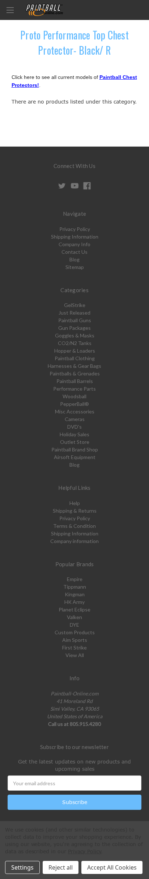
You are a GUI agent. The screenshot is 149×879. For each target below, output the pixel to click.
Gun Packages (74, 328)
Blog (74, 259)
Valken (74, 617)
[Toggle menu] (10, 10)
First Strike (74, 647)
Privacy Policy (74, 229)
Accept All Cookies (112, 867)
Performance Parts (74, 389)
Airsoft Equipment (74, 457)
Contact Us (74, 252)
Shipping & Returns (75, 511)
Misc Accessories (74, 411)
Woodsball (74, 396)
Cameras (75, 419)
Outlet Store (74, 442)
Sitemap (74, 267)
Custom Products (75, 632)
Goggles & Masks (74, 335)
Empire (74, 579)
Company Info (74, 244)
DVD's (74, 427)
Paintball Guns (74, 320)
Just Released (74, 313)
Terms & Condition (74, 526)
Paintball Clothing (75, 358)
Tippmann (74, 587)
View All (74, 655)
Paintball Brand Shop (74, 449)
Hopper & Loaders (74, 351)
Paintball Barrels (74, 381)
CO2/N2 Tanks (74, 343)
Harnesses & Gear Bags (74, 366)
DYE (74, 625)
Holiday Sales (74, 434)
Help (74, 503)
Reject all (60, 867)
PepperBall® (74, 404)
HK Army (74, 602)
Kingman (75, 594)
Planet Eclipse (74, 609)
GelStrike (74, 305)
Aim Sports (74, 640)
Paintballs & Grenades (75, 373)
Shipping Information (74, 237)
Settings (22, 867)
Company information (74, 541)
